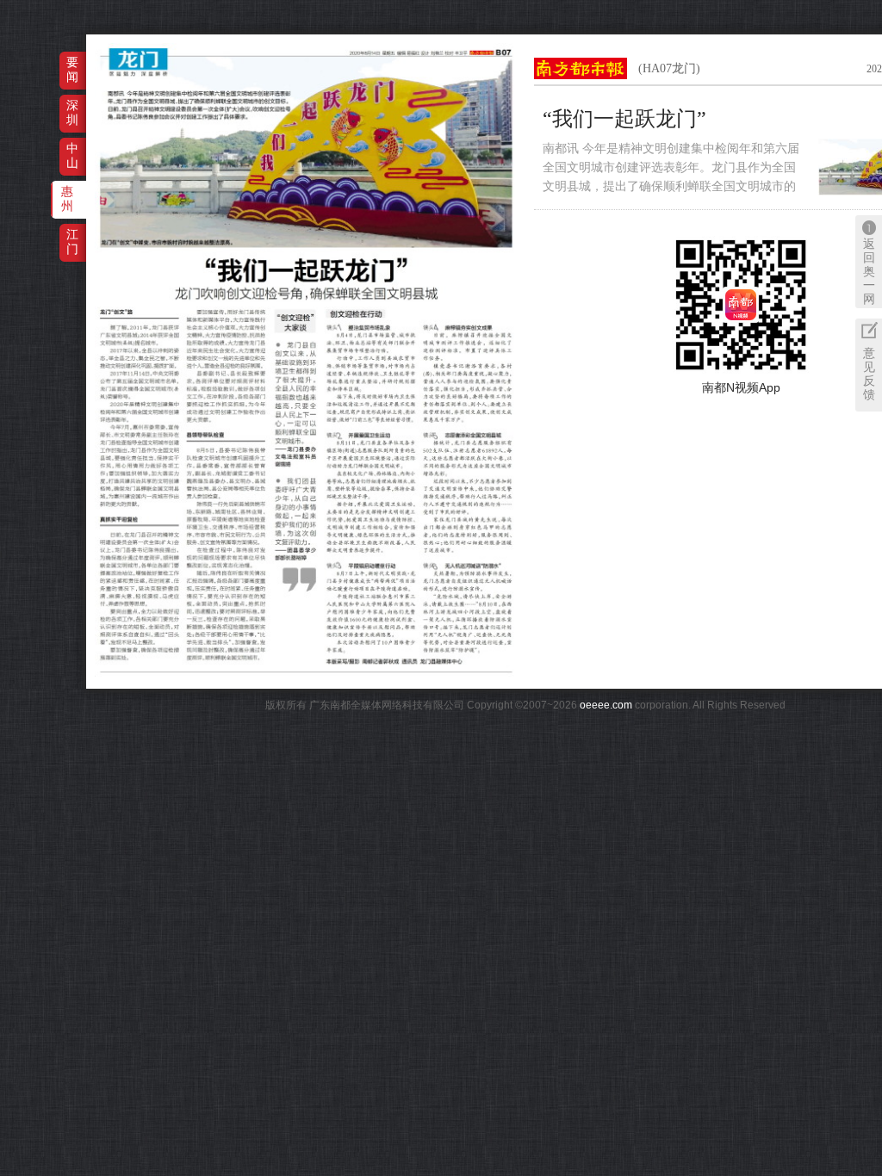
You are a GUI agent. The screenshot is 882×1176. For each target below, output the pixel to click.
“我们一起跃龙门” (624, 119)
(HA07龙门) (669, 68)
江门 (72, 241)
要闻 (72, 69)
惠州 (67, 198)
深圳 (72, 112)
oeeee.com (606, 705)
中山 (72, 155)
